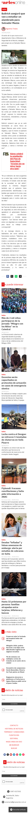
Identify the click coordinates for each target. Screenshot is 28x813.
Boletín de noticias (12, 690)
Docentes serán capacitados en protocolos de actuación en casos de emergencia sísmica (14, 383)
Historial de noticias (14, 729)
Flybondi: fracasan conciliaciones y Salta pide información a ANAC (13, 492)
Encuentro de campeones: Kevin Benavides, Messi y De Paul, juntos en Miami (16, 670)
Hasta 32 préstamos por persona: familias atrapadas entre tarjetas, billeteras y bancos (14, 607)
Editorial (14, 738)
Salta (4, 9)
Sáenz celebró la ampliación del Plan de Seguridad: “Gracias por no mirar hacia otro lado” (17, 161)
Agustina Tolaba (12, 29)
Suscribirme (14, 703)
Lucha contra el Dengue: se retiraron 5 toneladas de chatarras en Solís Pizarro (14, 438)
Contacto (14, 725)
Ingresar (15, 745)
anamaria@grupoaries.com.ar (15, 802)
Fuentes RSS (14, 735)
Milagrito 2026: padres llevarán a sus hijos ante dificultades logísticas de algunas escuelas (15, 649)
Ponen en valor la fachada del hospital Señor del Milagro (16, 638)
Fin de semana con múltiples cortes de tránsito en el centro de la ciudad (16, 660)
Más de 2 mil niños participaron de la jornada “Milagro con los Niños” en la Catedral (12, 324)
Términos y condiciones (14, 732)
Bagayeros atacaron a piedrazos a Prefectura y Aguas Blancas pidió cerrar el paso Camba (16, 680)
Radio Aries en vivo (14, 742)
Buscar (14, 748)
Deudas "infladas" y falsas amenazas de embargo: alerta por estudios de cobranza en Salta (12, 548)
